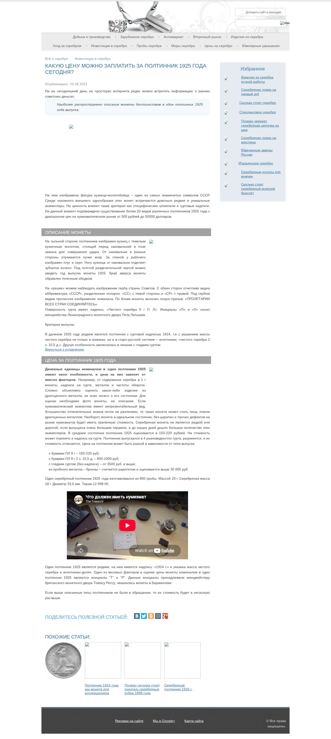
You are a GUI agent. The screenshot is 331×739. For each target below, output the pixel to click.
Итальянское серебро (255, 163)
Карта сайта (194, 721)
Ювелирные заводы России (257, 152)
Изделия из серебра (247, 37)
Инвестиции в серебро (109, 46)
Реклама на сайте (129, 721)
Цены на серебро (218, 46)
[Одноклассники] (151, 616)
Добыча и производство (91, 37)
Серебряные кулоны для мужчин (261, 174)
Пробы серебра (149, 46)
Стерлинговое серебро (257, 112)
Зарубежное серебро (137, 37)
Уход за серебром (67, 46)
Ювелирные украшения (261, 46)
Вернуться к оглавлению (64, 349)
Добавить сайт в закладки (263, 12)
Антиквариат (173, 37)
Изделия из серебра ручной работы (257, 79)
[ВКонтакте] (137, 616)
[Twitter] (144, 616)
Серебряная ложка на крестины (258, 140)
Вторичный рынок (207, 37)
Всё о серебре (56, 59)
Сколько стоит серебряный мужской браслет (258, 188)
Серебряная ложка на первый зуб (258, 92)
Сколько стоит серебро (257, 103)
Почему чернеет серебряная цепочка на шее (260, 125)
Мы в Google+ (164, 721)
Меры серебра (183, 46)
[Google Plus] (165, 616)
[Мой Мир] (158, 616)
